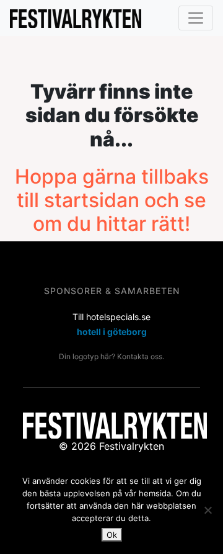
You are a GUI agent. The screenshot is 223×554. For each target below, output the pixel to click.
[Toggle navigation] (195, 18)
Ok (112, 535)
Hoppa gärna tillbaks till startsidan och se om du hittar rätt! (112, 200)
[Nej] (207, 510)
